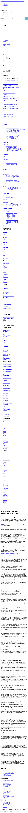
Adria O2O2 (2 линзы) (10, 215)
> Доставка (5, 465)
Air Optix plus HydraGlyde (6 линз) (13, 151)
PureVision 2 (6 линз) (10, 197)
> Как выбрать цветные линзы (5, 500)
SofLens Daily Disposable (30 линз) (13, 204)
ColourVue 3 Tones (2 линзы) (12, 175)
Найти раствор (6, 793)
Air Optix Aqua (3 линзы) (11, 146)
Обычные (6, 256)
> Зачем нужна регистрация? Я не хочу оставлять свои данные (10, 81)
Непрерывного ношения (7, 305)
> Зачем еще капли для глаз (9, 106)
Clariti (5, 166)
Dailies (5, 183)
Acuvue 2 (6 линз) (10, 137)
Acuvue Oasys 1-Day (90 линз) (12, 130)
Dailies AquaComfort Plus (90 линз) (13, 188)
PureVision (6, 193)
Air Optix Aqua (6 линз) (11, 147)
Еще (7, 139)
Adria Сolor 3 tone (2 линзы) (12, 222)
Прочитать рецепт (7, 791)
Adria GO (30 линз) (10, 214)
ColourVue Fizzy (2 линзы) (11, 177)
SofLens (5, 199)
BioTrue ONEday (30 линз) (11, 163)
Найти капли (6, 795)
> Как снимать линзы (5, 436)
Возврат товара (6, 786)
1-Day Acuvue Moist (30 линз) (12, 135)
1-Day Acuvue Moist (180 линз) (12, 136)
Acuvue (5, 124)
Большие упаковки (6, 347)
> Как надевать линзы (5, 432)
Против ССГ (6, 380)
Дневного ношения (5, 289)
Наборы (5, 398)
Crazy (4, 279)
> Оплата (5, 467)
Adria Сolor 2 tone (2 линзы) (12, 221)
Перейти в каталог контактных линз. (9, 553)
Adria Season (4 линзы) (11, 217)
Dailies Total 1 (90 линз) (11, 191)
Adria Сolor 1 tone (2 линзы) (12, 220)
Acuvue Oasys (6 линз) (11, 138)
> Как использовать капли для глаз (6, 442)
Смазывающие (7, 369)
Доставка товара (7, 784)
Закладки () (6, 804)
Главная (5, 807)
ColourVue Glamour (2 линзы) (12, 178)
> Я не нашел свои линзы (8, 96)
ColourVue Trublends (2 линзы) (12, 181)
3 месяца (5, 247)
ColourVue (6, 171)
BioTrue (5, 159)
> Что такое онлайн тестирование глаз (6, 490)
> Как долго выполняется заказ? (10, 112)
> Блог (4, 480)
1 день (5, 232)
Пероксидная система (7, 339)
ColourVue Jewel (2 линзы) (11, 180)
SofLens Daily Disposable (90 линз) (13, 205)
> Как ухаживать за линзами (6, 447)
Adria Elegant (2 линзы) (11, 211)
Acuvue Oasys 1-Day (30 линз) (12, 128)
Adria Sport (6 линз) (10, 218)
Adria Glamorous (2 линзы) (11, 213)
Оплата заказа (6, 785)
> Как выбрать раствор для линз (10, 104)
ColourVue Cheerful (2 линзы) (12, 176)
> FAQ (4, 473)
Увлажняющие (7, 364)
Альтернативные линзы (8, 796)
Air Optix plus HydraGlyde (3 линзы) (14, 150)
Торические (6, 261)
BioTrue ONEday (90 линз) (11, 164)
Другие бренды (7, 208)
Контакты (5, 774)
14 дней (5, 237)
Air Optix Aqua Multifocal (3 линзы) (13, 148)
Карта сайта (6, 797)
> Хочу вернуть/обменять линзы (10, 116)
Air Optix (5, 142)
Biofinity (5, 154)
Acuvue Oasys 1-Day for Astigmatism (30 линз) (16, 129)
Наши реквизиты (7, 775)
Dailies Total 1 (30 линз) (11, 189)
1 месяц (5, 242)
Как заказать (6, 783)
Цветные (5, 274)
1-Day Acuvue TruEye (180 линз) (13, 133)
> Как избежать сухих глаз (5, 495)
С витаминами (6, 374)
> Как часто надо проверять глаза (5, 484)
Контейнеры (6, 388)
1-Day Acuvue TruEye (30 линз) (12, 131)
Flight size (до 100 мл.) (6, 354)
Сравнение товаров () (8, 805)
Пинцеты (5, 393)
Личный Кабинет (7, 802)
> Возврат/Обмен (5, 471)
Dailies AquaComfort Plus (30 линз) (13, 187)
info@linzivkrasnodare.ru (8, 773)
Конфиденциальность (8, 780)
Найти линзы (6, 792)
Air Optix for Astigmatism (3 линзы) (13, 149)
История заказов (6, 803)
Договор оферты (7, 781)
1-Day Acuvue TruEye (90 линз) (12, 132)
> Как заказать (5, 463)
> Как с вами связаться (8, 114)
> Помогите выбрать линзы (9, 98)
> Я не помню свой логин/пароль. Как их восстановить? (10, 84)
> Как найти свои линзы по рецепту (11, 90)
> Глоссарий (6, 428)
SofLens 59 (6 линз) (10, 203)
